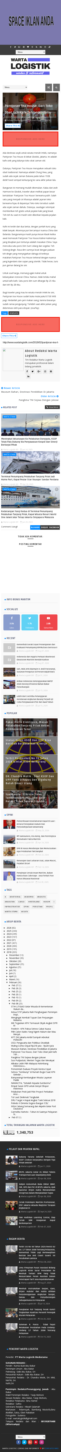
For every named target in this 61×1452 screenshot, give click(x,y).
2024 (9, 933)
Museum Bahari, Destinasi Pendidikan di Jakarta (34, 1048)
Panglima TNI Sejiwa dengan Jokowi (28, 1057)
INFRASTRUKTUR (12, 907)
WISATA (24, 912)
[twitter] (15, 46)
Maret (12, 979)
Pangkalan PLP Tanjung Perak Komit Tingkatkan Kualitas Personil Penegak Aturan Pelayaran (37, 1312)
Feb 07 (15, 1117)
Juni (11, 973)
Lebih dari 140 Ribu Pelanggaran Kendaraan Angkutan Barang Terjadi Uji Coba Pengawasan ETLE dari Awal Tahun (35, 699)
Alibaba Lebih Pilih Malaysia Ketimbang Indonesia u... (29, 1064)
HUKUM (47, 902)
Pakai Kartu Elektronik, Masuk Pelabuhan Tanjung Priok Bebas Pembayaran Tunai (28, 726)
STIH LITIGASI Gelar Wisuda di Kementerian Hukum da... (32, 1007)
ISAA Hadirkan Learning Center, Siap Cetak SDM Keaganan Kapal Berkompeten (37, 1220)
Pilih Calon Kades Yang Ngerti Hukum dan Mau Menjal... (33, 1033)
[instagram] (45, 46)
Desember (14, 955)
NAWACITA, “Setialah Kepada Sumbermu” (31, 1083)
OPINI (26, 907)
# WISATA (14, 313)
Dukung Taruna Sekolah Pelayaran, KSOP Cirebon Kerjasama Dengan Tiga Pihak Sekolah (37, 1160)
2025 (9, 930)
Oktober (13, 961)
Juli (10, 970)
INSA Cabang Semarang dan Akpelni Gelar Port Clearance (33, 1107)
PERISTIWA (38, 907)
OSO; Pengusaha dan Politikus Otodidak (30, 1042)
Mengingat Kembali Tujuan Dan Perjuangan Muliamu (32, 1019)
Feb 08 (15, 1003)
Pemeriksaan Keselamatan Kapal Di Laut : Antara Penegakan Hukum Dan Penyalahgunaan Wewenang (36, 824)
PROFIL (49, 907)
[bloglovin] (28, 46)
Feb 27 (15, 985)
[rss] (36, 46)
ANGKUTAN (10, 902)
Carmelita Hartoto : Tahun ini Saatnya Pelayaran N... (34, 1113)
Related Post (10, 407)
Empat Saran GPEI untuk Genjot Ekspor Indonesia (30, 1087)
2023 (9, 936)
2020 (9, 946)
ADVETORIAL (15, 897)
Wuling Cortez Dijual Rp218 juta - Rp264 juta (32, 1045)
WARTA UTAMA (9, 417)
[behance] (40, 46)
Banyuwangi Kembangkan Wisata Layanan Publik (31, 1078)
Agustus (13, 967)
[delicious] (49, 46)
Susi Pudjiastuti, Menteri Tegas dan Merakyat (32, 1060)
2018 (9, 952)
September (14, 964)
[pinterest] (23, 46)
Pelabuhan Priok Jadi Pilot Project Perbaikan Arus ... (32, 1093)
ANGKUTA (41, 897)
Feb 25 (15, 991)
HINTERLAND (34, 902)
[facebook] (10, 46)
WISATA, (47, 120)
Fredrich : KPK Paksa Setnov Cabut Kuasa (31, 1028)
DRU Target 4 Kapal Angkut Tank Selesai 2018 (33, 1100)
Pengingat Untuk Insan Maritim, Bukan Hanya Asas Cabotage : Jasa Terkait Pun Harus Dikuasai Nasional (35, 876)
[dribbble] (32, 46)
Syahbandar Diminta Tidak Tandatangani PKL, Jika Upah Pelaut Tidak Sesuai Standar (25, 798)
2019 (9, 949)
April (11, 976)
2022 (9, 940)
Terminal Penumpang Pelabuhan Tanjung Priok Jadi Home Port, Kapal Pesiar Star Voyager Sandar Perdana (29, 478)
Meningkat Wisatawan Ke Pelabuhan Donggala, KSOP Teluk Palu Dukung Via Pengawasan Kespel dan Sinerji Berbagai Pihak (29, 442)
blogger (35, 527)
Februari (13, 982)
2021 (9, 943)
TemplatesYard (51, 1448)
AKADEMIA (29, 897)
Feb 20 (15, 994)
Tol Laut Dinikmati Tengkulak (25, 1097)
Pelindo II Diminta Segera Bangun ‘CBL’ (30, 1103)
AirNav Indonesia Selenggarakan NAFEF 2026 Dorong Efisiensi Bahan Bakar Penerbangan (35, 684)
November (14, 958)
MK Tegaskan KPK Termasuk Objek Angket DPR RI (34, 1024)
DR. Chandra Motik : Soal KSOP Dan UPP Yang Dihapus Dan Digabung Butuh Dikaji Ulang (30, 780)
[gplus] (19, 46)
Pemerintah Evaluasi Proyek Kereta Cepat (31, 1069)
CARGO (21, 902)
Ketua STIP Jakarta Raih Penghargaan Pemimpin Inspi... (34, 1013)
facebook (54, 527)
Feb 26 (15, 988)
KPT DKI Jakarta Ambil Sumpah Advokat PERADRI (30, 1038)
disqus (44, 527)
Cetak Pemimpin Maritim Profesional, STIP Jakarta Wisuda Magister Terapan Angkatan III (37, 1205)
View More (53, 407)
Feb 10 (15, 997)
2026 (9, 927)
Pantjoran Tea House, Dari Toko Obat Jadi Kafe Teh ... (34, 1053)
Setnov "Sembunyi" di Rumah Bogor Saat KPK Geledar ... (33, 1073)
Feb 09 (15, 1000)
